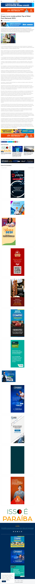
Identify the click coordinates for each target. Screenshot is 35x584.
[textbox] (17, 78)
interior (6, 14)
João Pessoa (12, 139)
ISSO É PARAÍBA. (8, 139)
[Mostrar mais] (19, 142)
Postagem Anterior (4, 167)
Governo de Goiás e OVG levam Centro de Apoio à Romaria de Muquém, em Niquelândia (28, 153)
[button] (1, 1)
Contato (18, 580)
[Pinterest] (15, 142)
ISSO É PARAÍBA (20, 582)
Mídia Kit (22, 580)
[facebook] (13, 531)
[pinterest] (21, 531)
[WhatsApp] (13, 142)
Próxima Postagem (31, 167)
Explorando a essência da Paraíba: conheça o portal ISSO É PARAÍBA (6, 153)
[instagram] (19, 531)
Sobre (15, 580)
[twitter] (15, 531)
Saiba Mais (8, 580)
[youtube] (17, 531)
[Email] (17, 142)
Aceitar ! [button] (4, 581)
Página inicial (3, 14)
